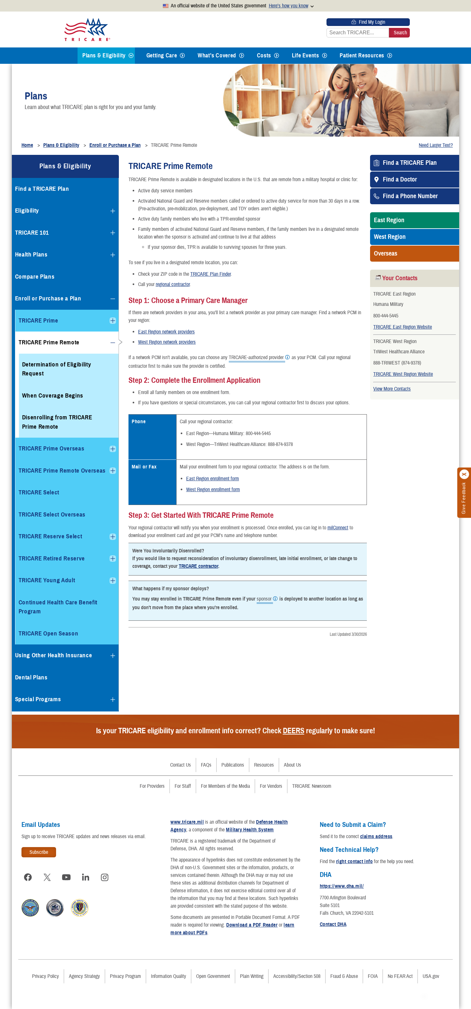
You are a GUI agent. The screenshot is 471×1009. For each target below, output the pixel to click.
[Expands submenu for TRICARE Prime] (113, 320)
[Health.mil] (55, 915)
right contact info (354, 861)
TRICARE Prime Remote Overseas (62, 470)
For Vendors (271, 786)
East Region (389, 220)
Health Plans (31, 254)
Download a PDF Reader (251, 925)
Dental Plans (31, 677)
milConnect (337, 528)
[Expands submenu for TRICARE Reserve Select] (113, 537)
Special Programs (38, 699)
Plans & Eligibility (104, 55)
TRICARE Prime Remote (49, 342)
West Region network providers (167, 342)
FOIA (373, 976)
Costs (264, 55)
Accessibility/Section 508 (296, 976)
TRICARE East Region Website (402, 327)
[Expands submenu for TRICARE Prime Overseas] (113, 449)
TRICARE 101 (32, 232)
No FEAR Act (400, 976)
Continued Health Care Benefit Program (58, 607)
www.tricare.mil (187, 822)
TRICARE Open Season (48, 633)
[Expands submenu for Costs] (276, 55)
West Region (390, 237)
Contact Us (180, 765)
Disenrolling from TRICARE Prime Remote (57, 422)
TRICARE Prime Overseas (52, 448)
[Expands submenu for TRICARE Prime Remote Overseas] (113, 470)
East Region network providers (166, 332)
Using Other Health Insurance (53, 655)
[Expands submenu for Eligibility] (113, 211)
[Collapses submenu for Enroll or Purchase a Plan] (113, 299)
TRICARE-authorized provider (256, 358)
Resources (264, 765)
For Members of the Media (225, 786)
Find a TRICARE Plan (410, 163)
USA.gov (431, 976)
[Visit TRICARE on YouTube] (66, 877)
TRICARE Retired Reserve (52, 558)
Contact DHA (333, 924)
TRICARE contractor (198, 566)
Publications (232, 765)
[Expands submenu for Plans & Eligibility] (131, 55)
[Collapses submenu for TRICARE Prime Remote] (113, 343)
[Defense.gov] (30, 915)
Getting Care (161, 55)
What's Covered (217, 55)
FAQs (206, 765)
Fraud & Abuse (344, 976)
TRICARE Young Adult (47, 580)
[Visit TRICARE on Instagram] (104, 877)
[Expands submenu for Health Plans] (113, 255)
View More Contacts (392, 389)
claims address (376, 836)
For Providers (152, 786)
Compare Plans (35, 276)
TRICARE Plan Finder (210, 274)
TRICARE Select (39, 492)
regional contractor (173, 284)
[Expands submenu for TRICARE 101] (113, 233)
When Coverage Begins (52, 395)
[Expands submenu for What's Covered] (241, 55)
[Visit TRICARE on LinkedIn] (85, 877)
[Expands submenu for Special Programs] (113, 699)
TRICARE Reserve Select (50, 536)
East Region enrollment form (212, 478)
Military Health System (250, 830)
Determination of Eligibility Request (56, 369)
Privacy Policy (45, 976)
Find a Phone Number (410, 196)
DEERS (293, 731)
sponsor (264, 599)
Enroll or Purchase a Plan (48, 298)
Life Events (305, 55)
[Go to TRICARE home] (87, 29)
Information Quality (168, 976)
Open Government (213, 976)
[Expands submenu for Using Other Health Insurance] (113, 655)
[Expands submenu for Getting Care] (182, 55)
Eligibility (27, 210)
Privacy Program (125, 976)
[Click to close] (464, 474)
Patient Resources (362, 55)
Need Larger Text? (436, 145)
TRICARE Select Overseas (52, 514)
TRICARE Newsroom (311, 786)
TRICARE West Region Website (403, 374)
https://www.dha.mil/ (342, 886)
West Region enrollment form (213, 489)
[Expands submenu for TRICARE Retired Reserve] (113, 558)
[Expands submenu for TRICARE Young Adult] (113, 580)
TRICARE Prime (38, 320)
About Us (292, 765)
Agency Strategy (84, 976)
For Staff (183, 786)
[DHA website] (79, 915)
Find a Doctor (400, 179)
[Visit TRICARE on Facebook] (27, 877)
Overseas (385, 253)
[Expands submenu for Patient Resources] (389, 55)
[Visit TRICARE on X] (47, 877)
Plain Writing (251, 976)
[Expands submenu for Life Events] (324, 55)
